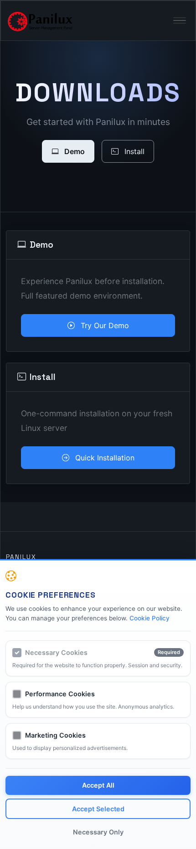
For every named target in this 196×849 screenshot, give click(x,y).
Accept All (98, 785)
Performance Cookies (60, 694)
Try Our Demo (103, 325)
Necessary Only (98, 832)
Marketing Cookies (55, 735)
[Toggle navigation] (180, 21)
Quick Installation (103, 457)
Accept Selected (98, 809)
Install (133, 151)
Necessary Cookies (56, 652)
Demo (73, 151)
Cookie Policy (149, 618)
